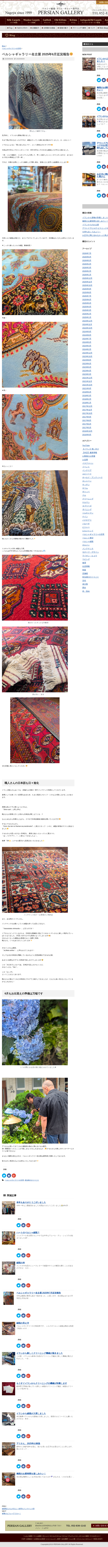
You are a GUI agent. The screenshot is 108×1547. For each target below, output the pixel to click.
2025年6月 (86, 299)
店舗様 (85, 573)
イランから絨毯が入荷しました (31, 1413)
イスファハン (87, 463)
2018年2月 (86, 399)
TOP (23, 1539)
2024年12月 (87, 321)
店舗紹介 (29, 1539)
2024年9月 (86, 331)
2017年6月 (86, 424)
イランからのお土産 (90, 225)
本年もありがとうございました (31, 1202)
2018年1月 (86, 403)
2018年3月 (86, 395)
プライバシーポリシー (84, 1539)
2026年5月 (86, 260)
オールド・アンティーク (92, 477)
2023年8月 (86, 360)
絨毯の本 (20, 1263)
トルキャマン (87, 513)
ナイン (85, 516)
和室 (84, 570)
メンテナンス (87, 548)
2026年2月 (86, 271)
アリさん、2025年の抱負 (28, 1443)
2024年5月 (86, 342)
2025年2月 (86, 314)
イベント (86, 467)
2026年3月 (86, 268)
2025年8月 (86, 292)
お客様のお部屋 (88, 456)
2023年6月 (86, 363)
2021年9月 (86, 388)
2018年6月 (86, 392)
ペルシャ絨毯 (87, 541)
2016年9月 (86, 435)
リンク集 (72, 1539)
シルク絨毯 (28, 1536)
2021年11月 (87, 381)
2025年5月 (86, 303)
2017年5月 (86, 427)
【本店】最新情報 (89, 452)
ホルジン (86, 545)
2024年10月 (87, 328)
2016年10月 (87, 431)
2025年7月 (86, 296)
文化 (84, 580)
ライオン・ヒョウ (89, 556)
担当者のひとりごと (32, 1180)
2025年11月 (87, 282)
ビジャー (86, 527)
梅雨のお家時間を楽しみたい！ (31, 1473)
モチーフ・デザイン (90, 552)
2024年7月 (86, 339)
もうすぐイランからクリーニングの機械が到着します (41, 1383)
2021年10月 (87, 385)
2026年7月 (86, 253)
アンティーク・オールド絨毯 (78, 1536)
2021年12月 (87, 378)
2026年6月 (86, 257)
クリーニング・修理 (53, 1539)
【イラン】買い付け (90, 449)
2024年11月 (87, 324)
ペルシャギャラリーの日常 (14, 1180)
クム (84, 495)
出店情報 (86, 566)
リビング (86, 559)
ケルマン (86, 502)
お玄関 (85, 460)
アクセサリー (94, 1536)
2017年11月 (87, 410)
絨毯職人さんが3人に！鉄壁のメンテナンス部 (18, 1509)
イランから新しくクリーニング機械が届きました (39, 1353)
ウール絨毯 (37, 1536)
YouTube (86, 445)
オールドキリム (55, 1536)
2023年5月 (86, 367)
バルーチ (86, 524)
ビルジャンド (87, 531)
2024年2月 (86, 349)
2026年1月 (86, 275)
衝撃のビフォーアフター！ (11, 1513)
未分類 (85, 584)
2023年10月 (87, 356)
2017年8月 (86, 420)
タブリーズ (87, 506)
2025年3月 (86, 310)
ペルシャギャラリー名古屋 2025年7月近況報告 (38, 1293)
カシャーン (87, 481)
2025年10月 (87, 285)
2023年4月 (86, 371)
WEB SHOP (98, 1539)
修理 (84, 563)
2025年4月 (86, 307)
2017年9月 (86, 417)
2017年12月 (87, 406)
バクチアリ (87, 520)
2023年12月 (87, 353)
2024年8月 (86, 335)
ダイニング (87, 509)
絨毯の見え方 (22, 1323)
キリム (85, 488)
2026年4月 (86, 264)
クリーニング (87, 499)
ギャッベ (86, 492)
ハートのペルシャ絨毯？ (28, 1232)
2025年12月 (87, 278)
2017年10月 (87, 413)
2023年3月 (86, 374)
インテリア (87, 470)
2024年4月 (86, 346)
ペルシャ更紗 (87, 538)
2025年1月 (86, 317)
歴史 (84, 588)
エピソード (87, 474)
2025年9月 (86, 289)
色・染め (86, 591)
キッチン (86, 484)
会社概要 (65, 1539)
